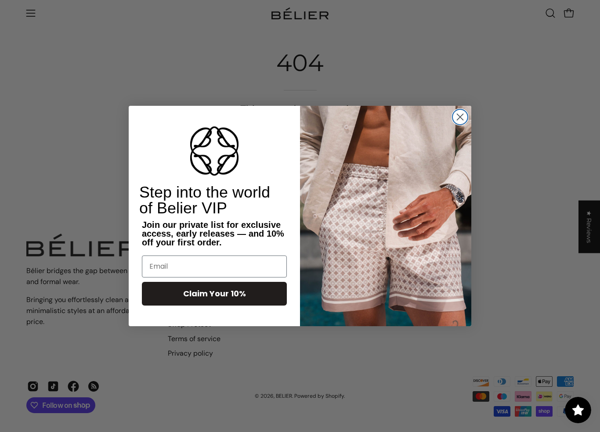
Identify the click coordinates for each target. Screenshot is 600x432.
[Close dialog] (460, 117)
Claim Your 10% (214, 293)
